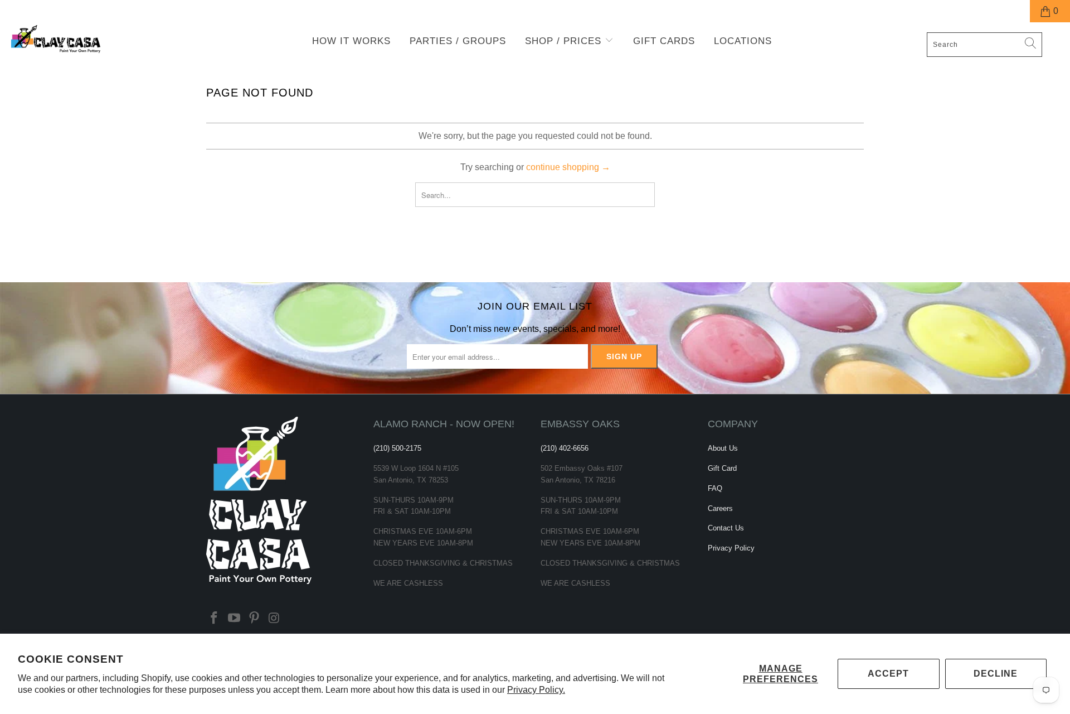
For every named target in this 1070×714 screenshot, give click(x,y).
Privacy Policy (731, 548)
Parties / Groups (458, 41)
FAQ (715, 488)
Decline (996, 673)
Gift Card (722, 468)
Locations (743, 41)
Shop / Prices (565, 41)
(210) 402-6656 (564, 448)
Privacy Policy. (536, 689)
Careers (720, 508)
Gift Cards (664, 41)
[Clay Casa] (91, 39)
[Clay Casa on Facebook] (214, 618)
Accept (888, 673)
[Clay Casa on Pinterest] (254, 618)
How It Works (351, 41)
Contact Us (726, 528)
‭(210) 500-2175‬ (397, 448)
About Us (723, 448)
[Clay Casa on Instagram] (274, 618)
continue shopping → (568, 167)
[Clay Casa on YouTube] (234, 618)
